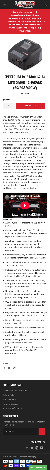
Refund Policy (9, 394)
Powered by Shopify (28, 456)
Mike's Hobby (14, 456)
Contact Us (39, 468)
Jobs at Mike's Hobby (12, 408)
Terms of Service (10, 403)
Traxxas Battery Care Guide (15, 390)
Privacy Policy (9, 399)
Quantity (6, 100)
